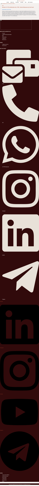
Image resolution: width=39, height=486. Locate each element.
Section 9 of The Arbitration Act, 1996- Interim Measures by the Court (18, 7)
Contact (21, 2)
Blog (3, 5)
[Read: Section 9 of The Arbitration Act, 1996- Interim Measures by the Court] (8, 3)
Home (8, 2)
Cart (25, 2)
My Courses (30, 2)
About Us (12, 2)
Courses (17, 2)
